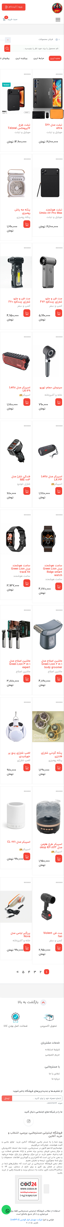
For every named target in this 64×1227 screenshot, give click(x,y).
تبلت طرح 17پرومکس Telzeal (19, 126)
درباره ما (56, 1079)
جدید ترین (55, 58)
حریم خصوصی (52, 1054)
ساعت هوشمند (53, 579)
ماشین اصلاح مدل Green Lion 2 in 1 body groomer (51, 664)
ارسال (6, 1098)
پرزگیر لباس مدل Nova (20, 934)
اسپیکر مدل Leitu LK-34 (51, 478)
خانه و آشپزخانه (53, 395)
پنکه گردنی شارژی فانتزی (51, 754)
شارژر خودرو (23, 484)
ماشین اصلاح (55, 671)
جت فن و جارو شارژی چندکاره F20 (19, 300)
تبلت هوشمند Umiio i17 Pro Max (50, 211)
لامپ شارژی (23, 760)
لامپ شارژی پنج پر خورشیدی (19, 754)
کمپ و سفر (55, 306)
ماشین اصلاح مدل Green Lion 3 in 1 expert (19, 664)
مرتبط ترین (38, 58)
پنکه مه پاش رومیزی (22, 211)
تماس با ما (54, 1073)
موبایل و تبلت (54, 132)
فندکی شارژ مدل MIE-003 (20, 478)
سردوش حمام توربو (51, 387)
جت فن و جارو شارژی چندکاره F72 (51, 300)
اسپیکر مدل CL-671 (18, 842)
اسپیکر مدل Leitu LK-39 (19, 389)
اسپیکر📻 (24, 395)
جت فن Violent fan (52, 934)
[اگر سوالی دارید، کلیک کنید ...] (6, 1209)
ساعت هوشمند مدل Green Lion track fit (20, 569)
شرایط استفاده (52, 1049)
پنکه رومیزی (23, 217)
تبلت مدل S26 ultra (53, 126)
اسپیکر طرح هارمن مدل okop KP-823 (51, 845)
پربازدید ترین (21, 58)
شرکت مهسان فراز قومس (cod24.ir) (26, 1219)
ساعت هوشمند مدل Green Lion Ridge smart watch (52, 570)
